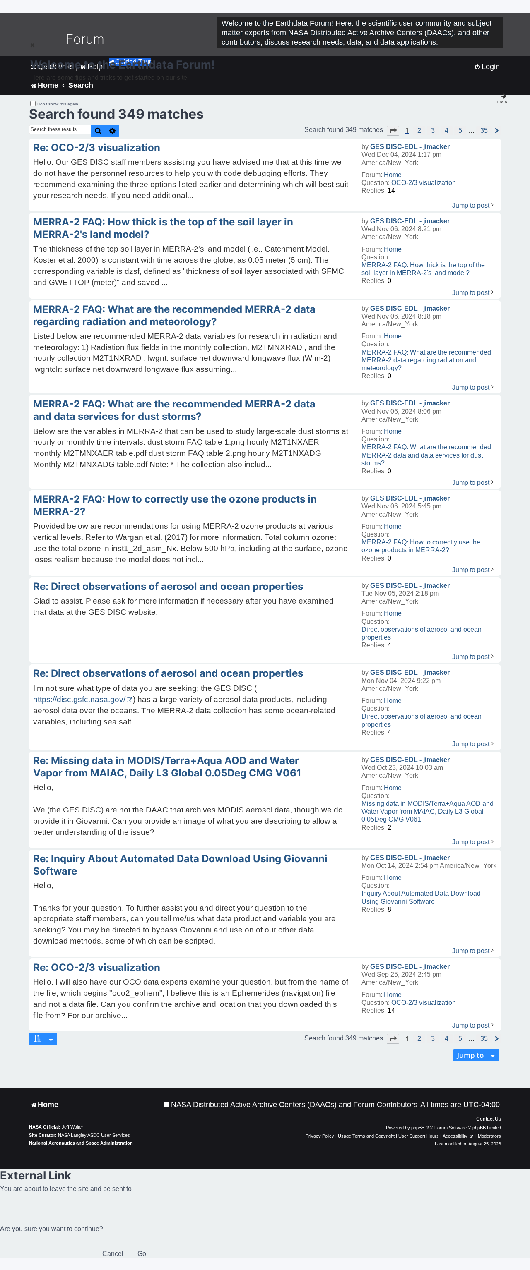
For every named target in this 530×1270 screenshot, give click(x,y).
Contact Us (488, 1119)
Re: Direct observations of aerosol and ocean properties (168, 586)
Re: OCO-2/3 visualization (96, 147)
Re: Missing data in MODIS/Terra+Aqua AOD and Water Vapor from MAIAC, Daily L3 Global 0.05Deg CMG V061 (167, 767)
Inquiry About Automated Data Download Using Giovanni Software (421, 897)
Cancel (112, 1253)
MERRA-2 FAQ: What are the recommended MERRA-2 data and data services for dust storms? (426, 454)
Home (393, 174)
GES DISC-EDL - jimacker (410, 146)
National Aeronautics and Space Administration (81, 1143)
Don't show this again (57, 104)
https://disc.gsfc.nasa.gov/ (79, 699)
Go (141, 1253)
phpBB (417, 1127)
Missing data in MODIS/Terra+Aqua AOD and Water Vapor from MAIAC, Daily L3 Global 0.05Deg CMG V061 (427, 811)
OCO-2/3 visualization (423, 182)
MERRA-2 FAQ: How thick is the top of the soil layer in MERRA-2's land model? (423, 268)
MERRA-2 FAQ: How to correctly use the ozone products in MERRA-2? (420, 546)
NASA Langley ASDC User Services (94, 1135)
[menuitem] (290, 1105)
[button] (393, 131)
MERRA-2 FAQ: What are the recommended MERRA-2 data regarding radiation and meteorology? (426, 360)
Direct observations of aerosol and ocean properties (421, 633)
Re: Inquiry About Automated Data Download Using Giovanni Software (180, 865)
